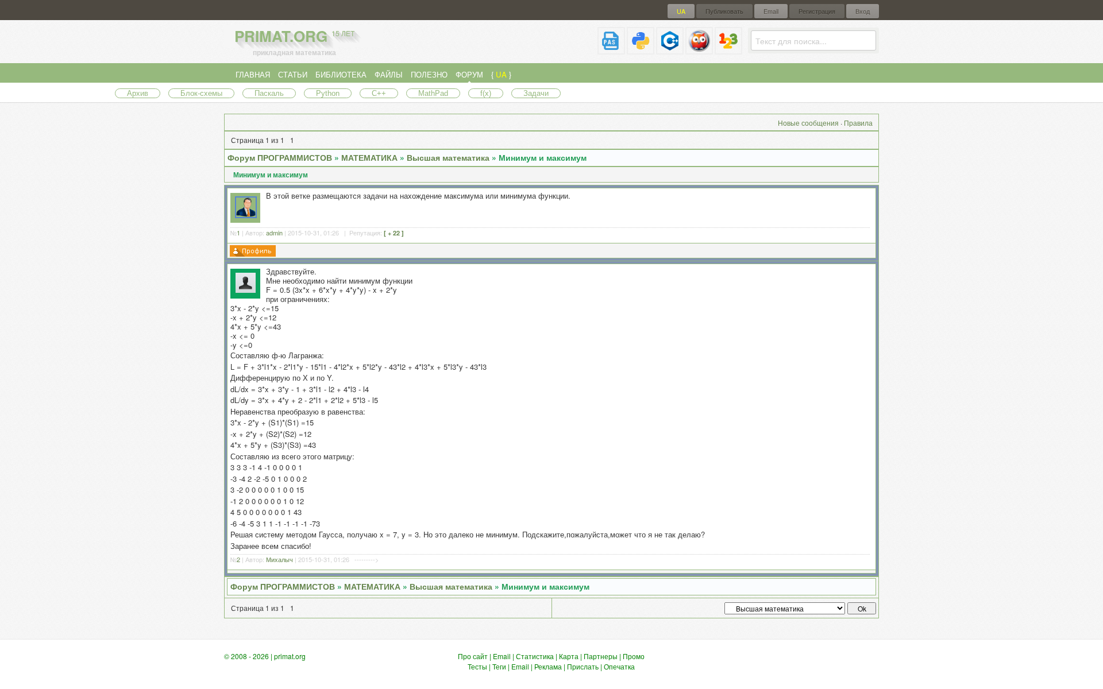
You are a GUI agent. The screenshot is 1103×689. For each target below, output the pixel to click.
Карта (569, 656)
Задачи (536, 93)
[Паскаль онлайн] (611, 50)
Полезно (429, 74)
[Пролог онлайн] (699, 50)
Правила (858, 122)
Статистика (535, 656)
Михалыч (279, 559)
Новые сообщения (808, 122)
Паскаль (269, 93)
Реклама (548, 666)
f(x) (485, 93)
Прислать (583, 666)
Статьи (292, 74)
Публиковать (724, 11)
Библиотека (341, 74)
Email (770, 11)
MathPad (433, 93)
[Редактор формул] (728, 50)
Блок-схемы (201, 93)
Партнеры (601, 656)
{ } (501, 74)
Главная (253, 74)
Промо (634, 656)
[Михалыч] (245, 290)
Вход (862, 11)
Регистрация (817, 11)
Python (328, 93)
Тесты (477, 666)
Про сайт (473, 656)
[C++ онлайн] (670, 50)
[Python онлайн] (640, 50)
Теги (499, 666)
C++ (379, 93)
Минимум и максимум (543, 157)
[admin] (246, 215)
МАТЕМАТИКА (369, 157)
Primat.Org (294, 36)
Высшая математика (448, 157)
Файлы (389, 74)
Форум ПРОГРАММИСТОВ (279, 157)
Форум (469, 74)
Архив (137, 93)
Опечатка (619, 666)
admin (274, 232)
